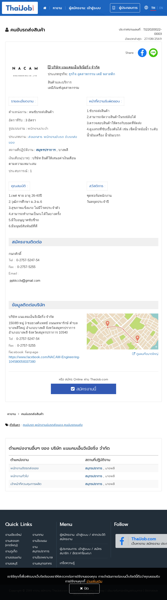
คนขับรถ (28, 425)
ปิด (86, 588)
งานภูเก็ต (11, 551)
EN (161, 8)
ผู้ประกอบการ (128, 7)
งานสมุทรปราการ (40, 549)
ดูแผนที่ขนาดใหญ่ (146, 354)
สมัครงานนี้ (85, 389)
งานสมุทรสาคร (42, 563)
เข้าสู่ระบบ (84, 549)
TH (153, 8)
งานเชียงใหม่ (13, 534)
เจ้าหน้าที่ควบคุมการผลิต (25, 484)
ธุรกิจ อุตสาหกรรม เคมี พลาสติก (92, 74)
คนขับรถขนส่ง (73, 425)
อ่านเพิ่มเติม (94, 581)
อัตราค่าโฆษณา (81, 553)
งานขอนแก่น (13, 557)
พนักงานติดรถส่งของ (24, 468)
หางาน (57, 7)
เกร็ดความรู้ (67, 563)
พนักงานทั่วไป (19, 476)
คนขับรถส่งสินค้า (32, 414)
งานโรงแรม (39, 541)
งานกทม (37, 534)
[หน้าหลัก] (44, 8)
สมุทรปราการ (46, 150)
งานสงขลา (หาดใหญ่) (12, 543)
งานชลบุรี (11, 563)
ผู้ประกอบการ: (68, 549)
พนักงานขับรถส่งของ (49, 425)
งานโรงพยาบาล (42, 557)
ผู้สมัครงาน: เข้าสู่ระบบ (85, 7)
